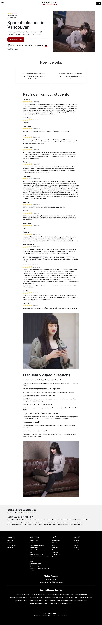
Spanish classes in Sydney (76, 524)
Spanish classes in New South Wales (39, 603)
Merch (53, 545)
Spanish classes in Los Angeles (49, 519)
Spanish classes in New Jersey (36, 597)
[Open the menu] (2, 3)
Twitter (76, 545)
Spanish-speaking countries (37, 566)
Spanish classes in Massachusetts (18, 597)
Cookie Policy (45, 615)
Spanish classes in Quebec (70, 597)
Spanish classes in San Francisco (66, 519)
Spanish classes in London (60, 522)
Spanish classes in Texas (66, 594)
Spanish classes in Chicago (32, 519)
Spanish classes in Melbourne (60, 524)
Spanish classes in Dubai (45, 524)
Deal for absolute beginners (37, 545)
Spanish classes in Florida (80, 594)
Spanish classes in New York (22, 594)
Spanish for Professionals (14, 512)
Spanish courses (34, 540)
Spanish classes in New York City (15, 519)
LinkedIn (76, 542)
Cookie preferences (54, 615)
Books (53, 549)
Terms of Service (63, 615)
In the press (55, 552)
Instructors (10, 547)
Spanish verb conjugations (36, 554)
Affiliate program (56, 540)
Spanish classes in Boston (14, 522)
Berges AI (54, 556)
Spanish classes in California (38, 594)
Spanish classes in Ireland (36, 600)
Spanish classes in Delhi (67, 600)
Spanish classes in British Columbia (54, 597)
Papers (31, 561)
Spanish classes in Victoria (80, 600)
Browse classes (16, 40)
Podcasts (32, 559)
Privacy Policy (37, 615)
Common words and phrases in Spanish (40, 556)
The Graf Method (34, 547)
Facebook (76, 549)
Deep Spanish (55, 547)
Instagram (76, 547)
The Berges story (11, 545)
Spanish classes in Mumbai (14, 524)
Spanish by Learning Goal (28, 512)
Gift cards (54, 542)
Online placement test (35, 563)
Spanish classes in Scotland (21, 600)
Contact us (10, 542)
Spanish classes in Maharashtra (52, 600)
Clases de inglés (56, 554)
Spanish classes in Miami (82, 519)
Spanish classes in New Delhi (30, 524)
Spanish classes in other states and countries (60, 603)
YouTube (76, 540)
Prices (31, 542)
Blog (31, 552)
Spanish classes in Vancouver (44, 522)
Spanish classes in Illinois (52, 594)
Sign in (98, 3)
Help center (10, 540)
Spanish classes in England (85, 597)
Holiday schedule (34, 549)
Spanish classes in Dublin (75, 522)
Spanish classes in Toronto (29, 522)
